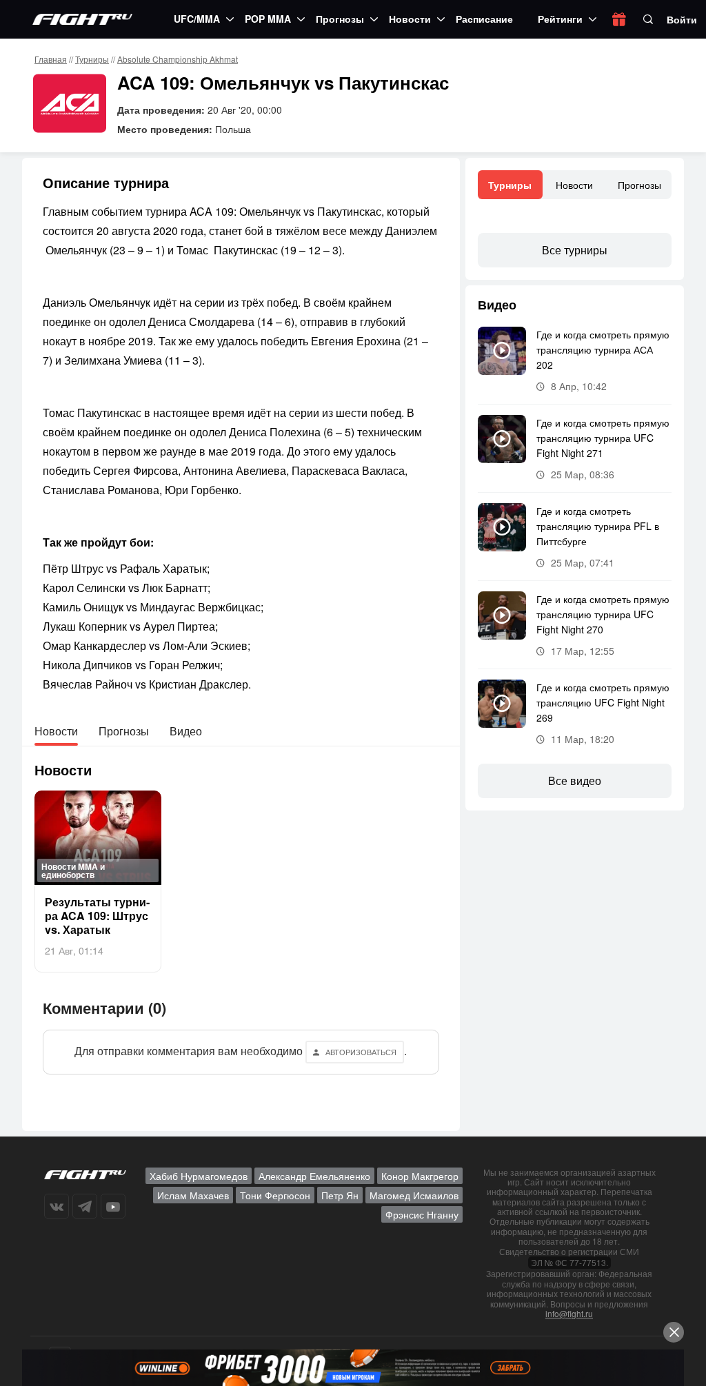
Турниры (92, 59)
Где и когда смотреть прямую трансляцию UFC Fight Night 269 (602, 702)
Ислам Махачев (193, 1195)
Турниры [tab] (510, 185)
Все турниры (574, 250)
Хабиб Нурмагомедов (199, 1176)
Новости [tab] (56, 731)
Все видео (574, 780)
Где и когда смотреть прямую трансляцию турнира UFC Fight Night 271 (602, 438)
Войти (682, 19)
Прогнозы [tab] (124, 731)
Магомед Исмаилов (414, 1195)
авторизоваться (360, 1051)
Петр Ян (340, 1195)
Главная (50, 59)
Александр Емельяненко (314, 1176)
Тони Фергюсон (275, 1195)
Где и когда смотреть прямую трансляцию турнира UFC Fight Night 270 (602, 614)
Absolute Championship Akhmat (177, 59)
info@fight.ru (569, 1313)
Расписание (484, 19)
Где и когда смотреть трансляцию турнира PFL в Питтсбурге (597, 526)
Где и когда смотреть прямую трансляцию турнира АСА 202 (602, 349)
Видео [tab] (186, 731)
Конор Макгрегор (419, 1176)
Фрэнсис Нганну (421, 1214)
